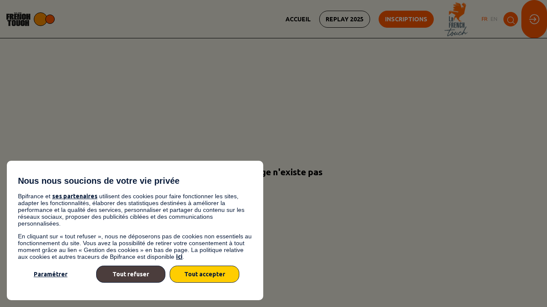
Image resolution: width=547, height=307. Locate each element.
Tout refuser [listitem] (130, 274)
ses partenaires (74, 196)
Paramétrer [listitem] (51, 274)
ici (179, 256)
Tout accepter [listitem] (204, 274)
